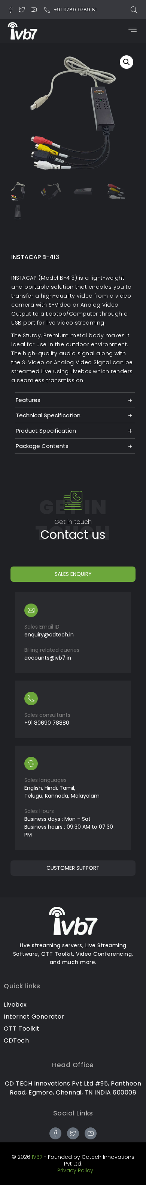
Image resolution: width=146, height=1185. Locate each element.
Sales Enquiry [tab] (73, 574)
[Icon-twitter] (22, 10)
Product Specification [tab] (46, 431)
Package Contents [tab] (42, 446)
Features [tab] (28, 400)
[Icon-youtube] (34, 10)
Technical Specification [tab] (48, 415)
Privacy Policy (75, 1170)
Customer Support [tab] (73, 868)
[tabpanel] (73, 721)
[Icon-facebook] (10, 10)
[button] (134, 9)
